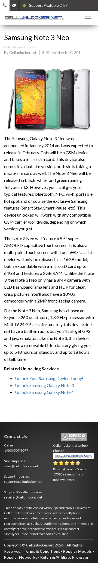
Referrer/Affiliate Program (64, 557)
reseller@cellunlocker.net (23, 497)
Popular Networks (20, 557)
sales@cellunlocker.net (21, 466)
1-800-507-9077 (16, 450)
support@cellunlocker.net (23, 482)
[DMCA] (73, 437)
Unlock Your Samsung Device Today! (49, 378)
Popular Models (77, 551)
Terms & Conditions (42, 551)
